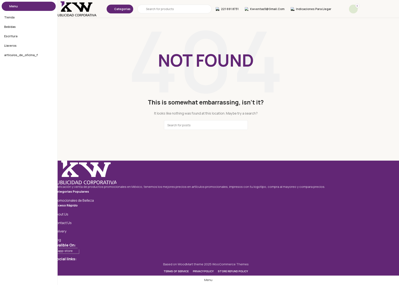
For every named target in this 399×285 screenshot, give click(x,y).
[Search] (243, 125)
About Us (61, 214)
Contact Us (63, 223)
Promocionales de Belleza (74, 200)
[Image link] (85, 172)
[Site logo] (76, 8)
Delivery (60, 231)
